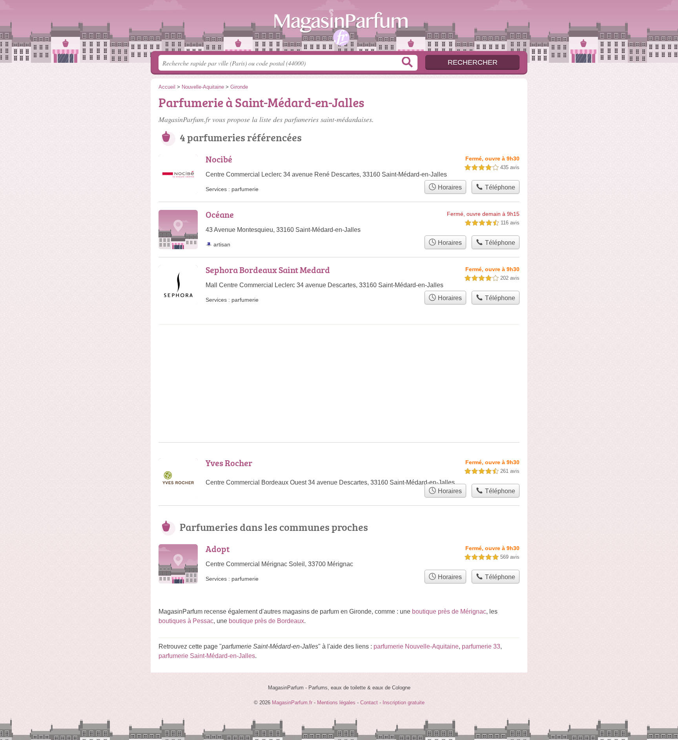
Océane (220, 214)
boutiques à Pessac (186, 621)
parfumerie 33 (481, 646)
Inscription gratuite (404, 702)
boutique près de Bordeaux (266, 621)
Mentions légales (336, 702)
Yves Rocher (229, 463)
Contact (369, 702)
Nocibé (219, 159)
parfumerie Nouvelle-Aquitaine (416, 646)
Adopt (218, 549)
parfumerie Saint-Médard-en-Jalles (207, 656)
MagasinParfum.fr (339, 28)
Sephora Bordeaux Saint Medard (268, 270)
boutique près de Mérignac (449, 611)
